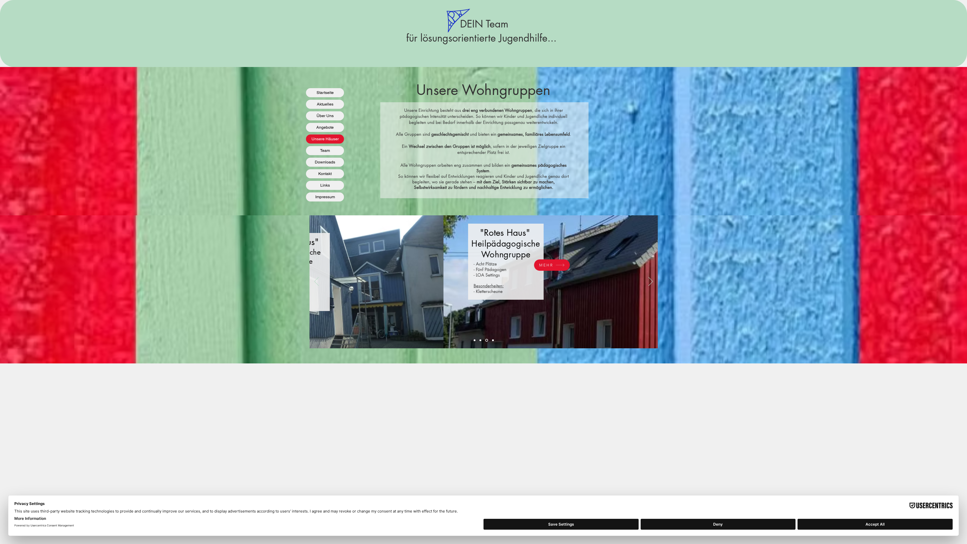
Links (325, 185)
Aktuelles (325, 104)
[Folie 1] (474, 340)
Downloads (325, 162)
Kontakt (325, 173)
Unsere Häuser (325, 139)
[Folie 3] (486, 340)
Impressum (325, 196)
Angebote (325, 127)
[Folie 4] (492, 340)
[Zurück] (316, 282)
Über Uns (325, 115)
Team (325, 150)
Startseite (325, 92)
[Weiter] (650, 282)
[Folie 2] (480, 340)
